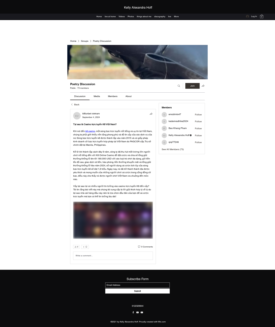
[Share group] (203, 85)
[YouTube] (137, 312)
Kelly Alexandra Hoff (138, 7)
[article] (113, 186)
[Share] (151, 113)
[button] (261, 16)
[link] (80, 96)
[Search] (179, 86)
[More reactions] (85, 247)
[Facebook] (133, 312)
